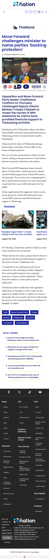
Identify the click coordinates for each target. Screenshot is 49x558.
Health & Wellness (22, 430)
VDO (36, 401)
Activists (30, 317)
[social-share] (26, 12)
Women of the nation (24, 438)
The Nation (7, 323)
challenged (18, 317)
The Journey (23, 446)
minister (6, 317)
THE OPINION (39, 493)
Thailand (38, 506)
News (4, 401)
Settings (7, 542)
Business (6, 446)
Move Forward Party (19, 312)
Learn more (7, 533)
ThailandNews (21, 323)
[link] (18, 227)
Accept (7, 537)
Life (19, 401)
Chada (34, 312)
